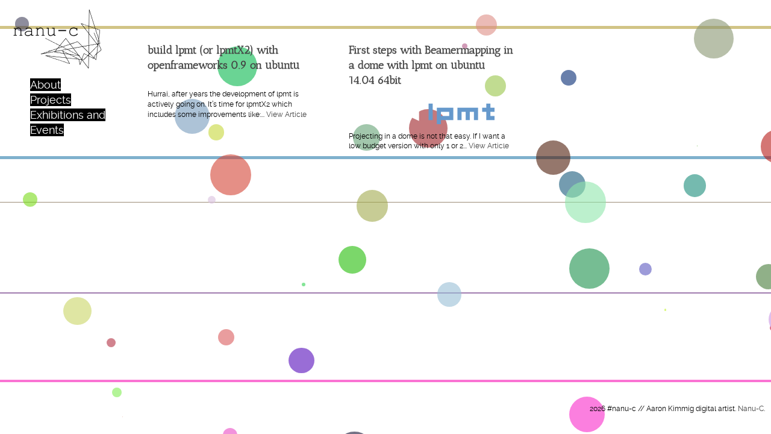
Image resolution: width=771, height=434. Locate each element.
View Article (286, 114)
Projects (50, 99)
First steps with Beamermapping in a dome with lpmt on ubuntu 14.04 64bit (431, 65)
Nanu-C (751, 408)
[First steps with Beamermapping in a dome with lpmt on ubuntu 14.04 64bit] (431, 111)
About (45, 84)
